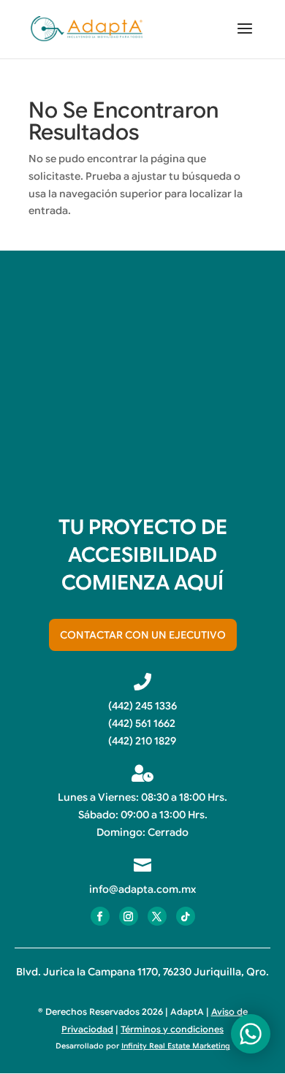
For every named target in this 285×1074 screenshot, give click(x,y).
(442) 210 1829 (142, 740)
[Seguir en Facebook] (100, 916)
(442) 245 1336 (142, 705)
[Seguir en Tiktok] (185, 916)
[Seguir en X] (157, 916)
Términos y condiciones (172, 1029)
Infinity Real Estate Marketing (175, 1046)
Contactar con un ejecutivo (143, 634)
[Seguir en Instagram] (128, 916)
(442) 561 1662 (141, 723)
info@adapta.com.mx (142, 889)
